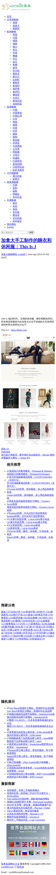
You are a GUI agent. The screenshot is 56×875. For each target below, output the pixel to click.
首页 (9, 16)
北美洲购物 (12, 19)
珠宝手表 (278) (45, 615)
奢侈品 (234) (7, 618)
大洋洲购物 (12, 173)
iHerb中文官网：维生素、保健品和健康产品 (29, 805)
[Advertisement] (28, 287)
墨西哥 (16, 28)
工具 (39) (41, 630)
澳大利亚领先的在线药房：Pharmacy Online (28, 808)
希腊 (15, 64)
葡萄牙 (16, 83)
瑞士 (15, 46)
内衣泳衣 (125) (33, 621)
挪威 (15, 55)
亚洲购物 (11, 107)
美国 (15, 22)
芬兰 (15, 58)
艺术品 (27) (31, 633)
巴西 (15, 185)
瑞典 (15, 43)
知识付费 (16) (20, 636)
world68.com (7, 867)
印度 (15, 128)
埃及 (15, 206)
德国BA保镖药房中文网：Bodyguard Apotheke (30, 802)
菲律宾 (16, 143)
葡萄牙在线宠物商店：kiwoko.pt (23, 817)
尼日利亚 (17, 218)
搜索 (31, 232)
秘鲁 (15, 191)
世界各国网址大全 (10, 864)
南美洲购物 (12, 182)
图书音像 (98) (11, 627)
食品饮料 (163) (8, 621)
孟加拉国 (17, 164)
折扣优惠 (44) (30, 630)
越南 (15, 134)
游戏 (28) (21, 633)
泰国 (15, 125)
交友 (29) (12, 633)
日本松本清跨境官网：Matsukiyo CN (25, 814)
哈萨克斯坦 (18, 170)
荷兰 (15, 49)
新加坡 (16, 140)
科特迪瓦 (17, 221)
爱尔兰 (16, 77)
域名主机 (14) (43, 636)
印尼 (15, 131)
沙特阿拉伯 (18, 167)
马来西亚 (17, 146)
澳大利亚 (17, 176)
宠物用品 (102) (38, 624)
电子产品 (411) (20, 615)
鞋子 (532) (45, 612)
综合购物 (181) (35, 618)
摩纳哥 (16, 95)
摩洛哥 (16, 215)
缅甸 (15, 137)
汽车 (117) (26, 624)
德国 (15, 40)
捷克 (15, 68)
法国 (15, 37)
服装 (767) (6, 612)
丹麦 (15, 52)
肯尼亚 (16, 212)
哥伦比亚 (17, 197)
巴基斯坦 (17, 161)
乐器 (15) (31, 636)
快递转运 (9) (38, 639)
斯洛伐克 (17, 101)
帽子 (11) (14, 639)
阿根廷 (16, 194)
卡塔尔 (16, 155)
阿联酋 (16, 152)
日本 (15, 119)
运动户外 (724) (18, 612)
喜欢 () (5, 449)
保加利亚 (17, 104)
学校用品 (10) (25, 639)
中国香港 (17, 113)
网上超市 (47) (17, 630)
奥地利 (16, 86)
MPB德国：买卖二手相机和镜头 (23, 790)
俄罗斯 (16, 89)
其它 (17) (9, 636)
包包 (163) (48, 618)
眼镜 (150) (21, 621)
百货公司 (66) (43, 627)
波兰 (15, 61)
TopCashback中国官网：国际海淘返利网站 (28, 799)
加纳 (15, 209)
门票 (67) (31, 627)
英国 (15, 34)
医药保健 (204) (20, 618)
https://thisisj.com (19, 330)
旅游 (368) (33, 615)
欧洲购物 (11, 31)
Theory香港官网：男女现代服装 (23, 811)
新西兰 (16, 179)
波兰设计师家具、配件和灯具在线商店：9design (25, 455)
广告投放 (19, 867)
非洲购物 (11, 200)
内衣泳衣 (5, 452)
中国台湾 (17, 116)
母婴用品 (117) (13, 624)
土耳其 (16, 149)
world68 (21, 254)
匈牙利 (16, 92)
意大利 (16, 71)
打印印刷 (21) (43, 633)
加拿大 (16, 25)
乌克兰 (16, 98)
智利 (15, 188)
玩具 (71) (22, 627)
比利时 (16, 80)
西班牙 (16, 74)
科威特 (16, 158)
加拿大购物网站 (9, 254)
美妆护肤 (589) (33, 612)
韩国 (15, 122)
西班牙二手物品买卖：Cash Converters (26, 820)
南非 (15, 203)
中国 (15, 110)
